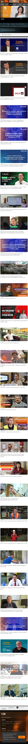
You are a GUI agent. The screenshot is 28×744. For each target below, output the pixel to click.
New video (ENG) (22, 26)
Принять (22, 737)
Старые (13, 24)
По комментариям (5, 26)
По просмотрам (20, 24)
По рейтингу (14, 26)
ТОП (4, 24)
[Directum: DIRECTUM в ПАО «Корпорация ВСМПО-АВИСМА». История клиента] (14, 12)
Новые (8, 24)
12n (3, 714)
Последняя (3, 708)
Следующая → (11, 707)
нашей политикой (12, 739)
